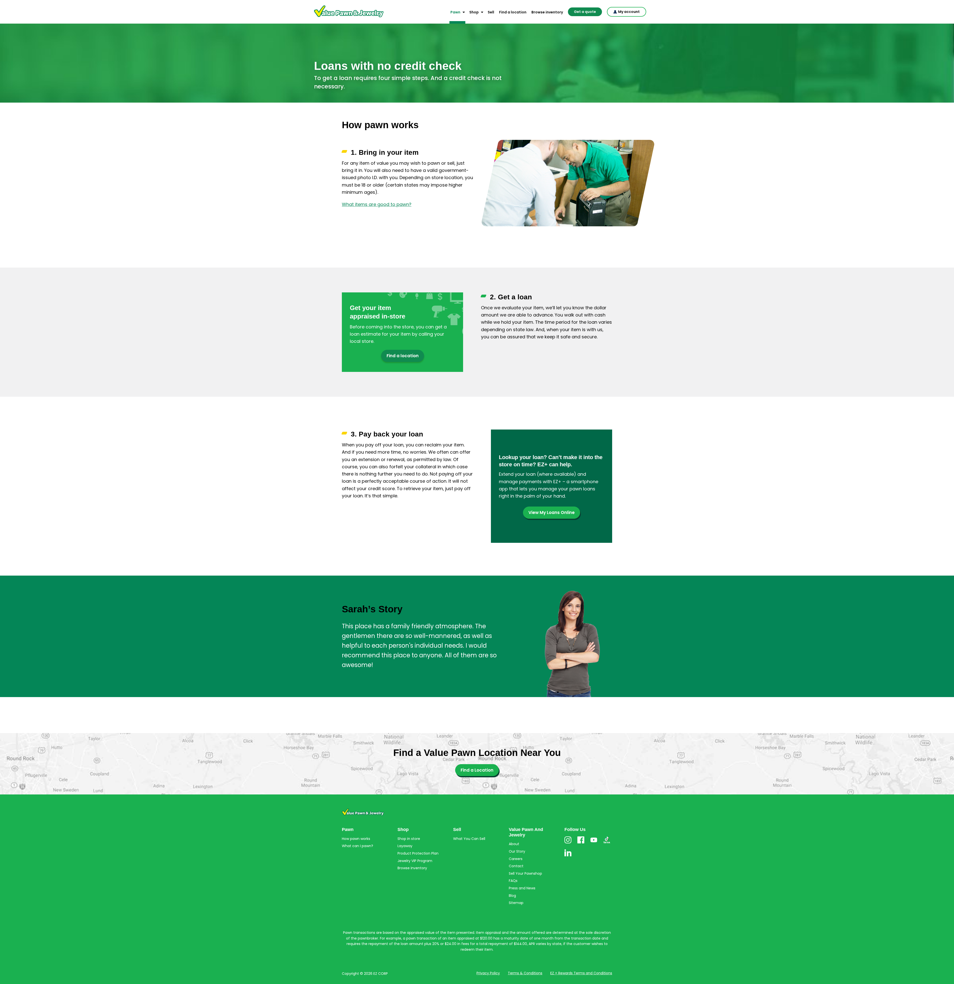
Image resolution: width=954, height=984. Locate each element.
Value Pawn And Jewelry (341, 17)
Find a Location (477, 770)
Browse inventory (547, 12)
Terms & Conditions (525, 973)
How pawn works (356, 838)
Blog (512, 895)
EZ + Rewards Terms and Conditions (581, 973)
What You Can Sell (469, 838)
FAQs (513, 880)
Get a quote (585, 11)
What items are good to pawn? (376, 204)
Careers (515, 858)
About (514, 843)
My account (629, 11)
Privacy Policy (488, 973)
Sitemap (516, 902)
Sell (491, 12)
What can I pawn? (357, 845)
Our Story (517, 851)
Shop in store (409, 838)
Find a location (512, 12)
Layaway (405, 845)
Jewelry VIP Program (415, 860)
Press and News (522, 888)
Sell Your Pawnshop (525, 873)
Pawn (455, 12)
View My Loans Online (551, 512)
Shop (474, 12)
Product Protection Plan (418, 853)
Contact (516, 866)
